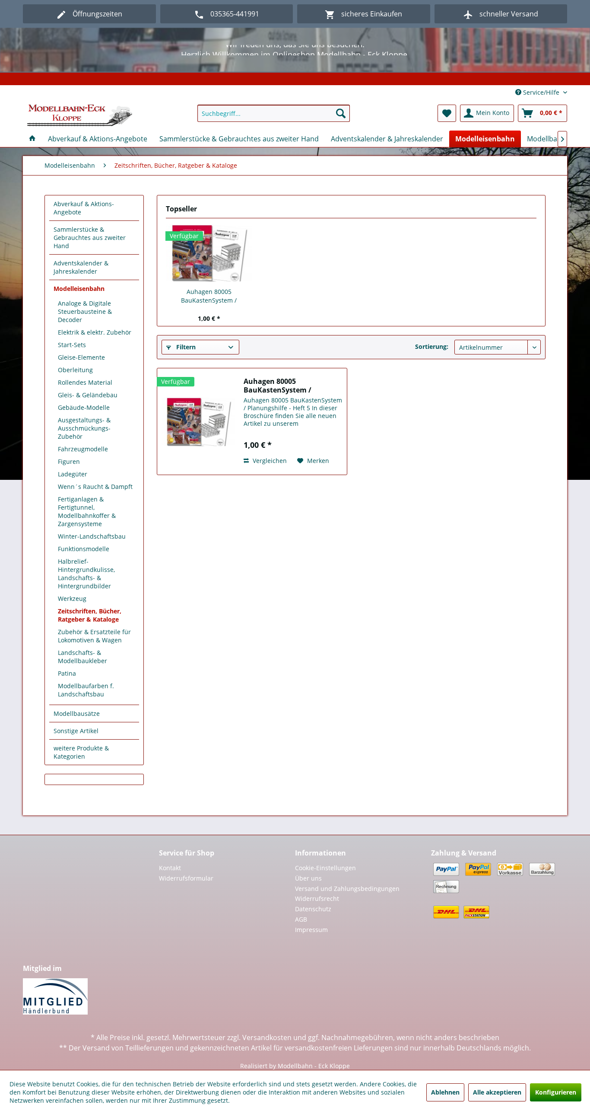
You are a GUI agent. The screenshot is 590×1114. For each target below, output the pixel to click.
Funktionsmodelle (83, 549)
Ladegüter (72, 474)
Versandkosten (267, 1037)
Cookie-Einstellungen (325, 868)
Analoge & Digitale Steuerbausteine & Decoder (85, 311)
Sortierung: (431, 346)
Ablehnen (445, 1092)
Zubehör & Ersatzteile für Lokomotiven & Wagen (94, 636)
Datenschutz (313, 909)
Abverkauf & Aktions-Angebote (84, 208)
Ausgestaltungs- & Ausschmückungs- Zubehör (84, 428)
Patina (67, 673)
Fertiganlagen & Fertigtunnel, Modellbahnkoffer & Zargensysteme (87, 511)
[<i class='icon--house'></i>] (32, 139)
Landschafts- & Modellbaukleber (82, 656)
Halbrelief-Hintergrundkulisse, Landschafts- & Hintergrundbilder (86, 573)
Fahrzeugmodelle (83, 449)
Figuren (69, 461)
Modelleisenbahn (79, 288)
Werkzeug (72, 598)
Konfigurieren (555, 1092)
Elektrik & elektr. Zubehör (94, 332)
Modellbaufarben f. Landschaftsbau (86, 690)
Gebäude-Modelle (84, 407)
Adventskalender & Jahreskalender (81, 267)
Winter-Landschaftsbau (92, 536)
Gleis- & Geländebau (87, 395)
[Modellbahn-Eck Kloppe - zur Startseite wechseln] (79, 115)
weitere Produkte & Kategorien (81, 752)
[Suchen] (341, 113)
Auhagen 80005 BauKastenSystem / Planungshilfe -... (209, 296)
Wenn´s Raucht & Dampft (95, 486)
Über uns (308, 878)
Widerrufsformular (186, 878)
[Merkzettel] (447, 113)
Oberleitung (75, 370)
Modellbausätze (77, 713)
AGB (301, 919)
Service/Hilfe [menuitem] (541, 92)
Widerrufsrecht (317, 898)
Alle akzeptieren (497, 1092)
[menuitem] (273, 113)
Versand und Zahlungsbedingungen (347, 888)
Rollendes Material (85, 382)
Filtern (185, 347)
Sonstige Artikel (76, 731)
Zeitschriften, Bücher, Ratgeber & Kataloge (89, 615)
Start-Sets (72, 345)
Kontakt (170, 868)
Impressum (311, 930)
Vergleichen (269, 460)
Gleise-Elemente (81, 357)
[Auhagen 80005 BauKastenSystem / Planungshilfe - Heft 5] (209, 253)
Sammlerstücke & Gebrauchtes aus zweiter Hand (90, 237)
